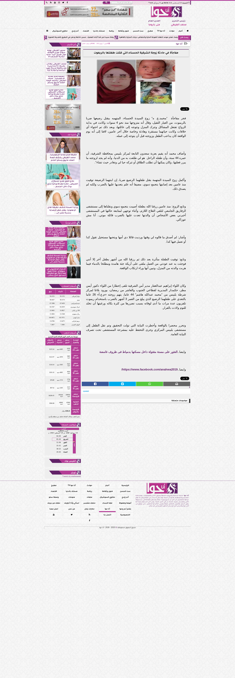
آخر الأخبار (71, 45)
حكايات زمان (89, 509)
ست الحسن (138, 31)
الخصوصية (125, 515)
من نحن (71, 509)
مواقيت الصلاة (69, 425)
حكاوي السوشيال (60, 31)
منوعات (71, 497)
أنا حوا (179, 44)
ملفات (89, 497)
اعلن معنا (53, 509)
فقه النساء (107, 503)
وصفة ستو (54, 497)
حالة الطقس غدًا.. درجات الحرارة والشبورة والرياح (49, 37)
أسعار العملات (69, 286)
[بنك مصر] (88, 12)
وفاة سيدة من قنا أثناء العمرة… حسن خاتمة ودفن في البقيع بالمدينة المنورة (108, 37)
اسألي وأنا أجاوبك (71, 503)
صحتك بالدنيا (99, 31)
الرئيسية (125, 486)
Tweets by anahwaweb (71, 477)
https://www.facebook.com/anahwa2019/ (149, 369)
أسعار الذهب (70, 333)
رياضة (111, 31)
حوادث (172, 31)
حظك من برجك (53, 503)
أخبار (181, 31)
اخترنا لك (72, 135)
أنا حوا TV (161, 31)
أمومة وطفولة (125, 503)
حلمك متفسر (89, 503)
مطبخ (150, 31)
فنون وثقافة (123, 31)
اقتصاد (86, 31)
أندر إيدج (75, 31)
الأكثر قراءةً (70, 223)
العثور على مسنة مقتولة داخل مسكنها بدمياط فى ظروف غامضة (138, 351)
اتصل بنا (107, 515)
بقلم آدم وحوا (125, 509)
